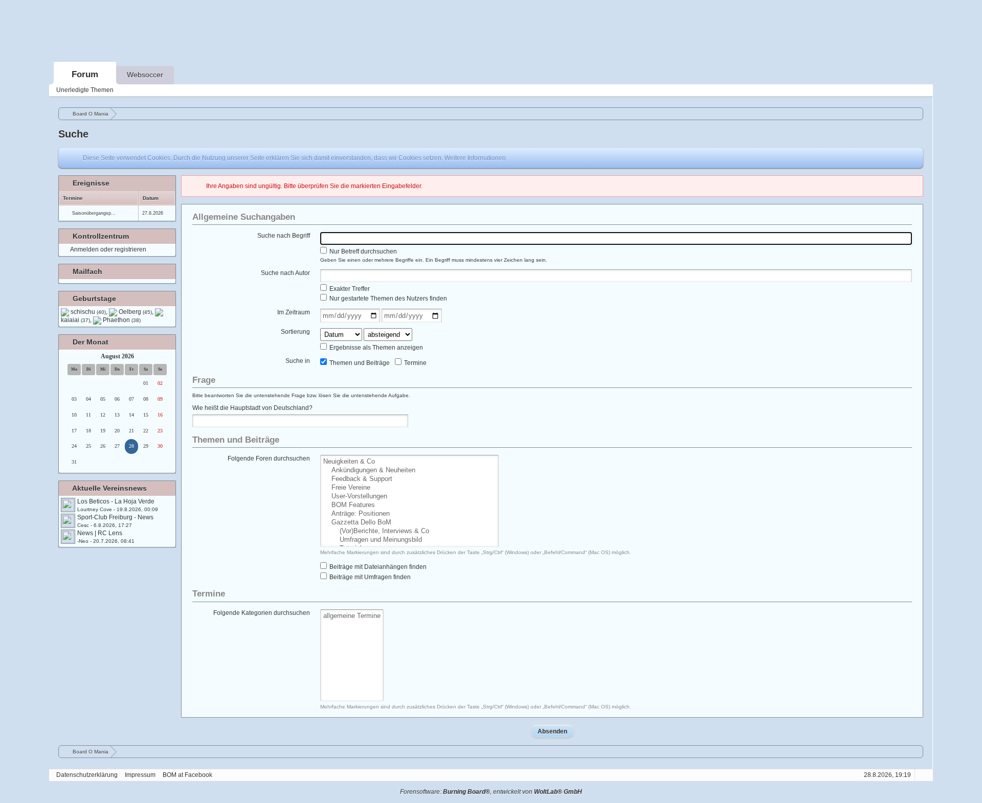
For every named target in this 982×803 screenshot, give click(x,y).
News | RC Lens (99, 533)
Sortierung (295, 331)
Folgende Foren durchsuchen (269, 458)
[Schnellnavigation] (907, 90)
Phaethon (122, 320)
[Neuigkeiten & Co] (409, 461)
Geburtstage (94, 298)
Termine (415, 362)
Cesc (83, 525)
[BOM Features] (409, 505)
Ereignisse (91, 183)
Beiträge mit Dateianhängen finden (377, 566)
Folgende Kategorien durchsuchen (261, 612)
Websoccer (145, 75)
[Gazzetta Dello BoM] (409, 522)
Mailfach (87, 271)
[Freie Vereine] (409, 488)
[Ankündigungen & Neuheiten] (409, 470)
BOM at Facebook (187, 774)
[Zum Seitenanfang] (922, 775)
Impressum (140, 774)
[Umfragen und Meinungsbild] (409, 540)
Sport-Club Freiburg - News (115, 517)
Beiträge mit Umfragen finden (369, 577)
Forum (85, 74)
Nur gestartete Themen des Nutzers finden (387, 298)
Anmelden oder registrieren (108, 249)
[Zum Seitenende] (922, 90)
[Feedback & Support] (409, 479)
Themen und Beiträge (359, 362)
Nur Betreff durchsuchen (362, 251)
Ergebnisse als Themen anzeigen (375, 347)
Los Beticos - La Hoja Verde (115, 501)
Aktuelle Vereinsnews (109, 488)
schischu (88, 311)
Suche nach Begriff (283, 235)
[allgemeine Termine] (352, 616)
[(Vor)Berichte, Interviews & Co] (409, 531)
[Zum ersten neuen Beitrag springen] (68, 505)
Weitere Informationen (475, 158)
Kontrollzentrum (101, 236)
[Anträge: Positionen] (409, 514)
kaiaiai (75, 320)
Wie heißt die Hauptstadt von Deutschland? (252, 407)
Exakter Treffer (349, 288)
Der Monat (90, 342)
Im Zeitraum (293, 312)
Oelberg (135, 311)
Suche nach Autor (285, 273)
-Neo (82, 541)
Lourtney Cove (94, 509)
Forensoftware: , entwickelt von (491, 791)
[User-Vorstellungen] (409, 496)
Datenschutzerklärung (87, 774)
